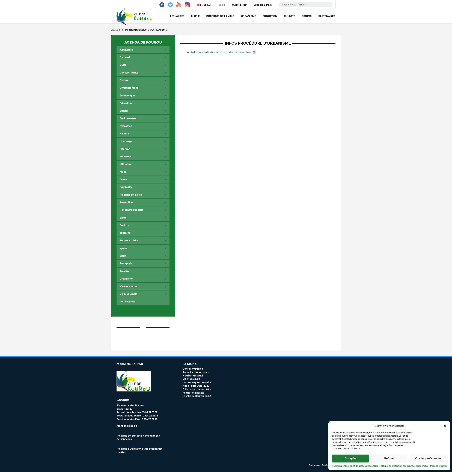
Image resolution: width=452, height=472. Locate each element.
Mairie (195, 16)
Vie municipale (191, 379)
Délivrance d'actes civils (197, 389)
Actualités (177, 16)
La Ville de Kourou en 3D (197, 396)
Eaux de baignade (263, 5)
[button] (445, 425)
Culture (289, 16)
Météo (222, 5)
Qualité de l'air (239, 5)
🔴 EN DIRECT (204, 5)
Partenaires (326, 16)
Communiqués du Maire (197, 382)
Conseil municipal (193, 368)
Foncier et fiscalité (193, 392)
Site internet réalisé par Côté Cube (325, 465)
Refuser (389, 458)
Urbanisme (248, 16)
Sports (306, 16)
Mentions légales (438, 466)
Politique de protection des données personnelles (404, 466)
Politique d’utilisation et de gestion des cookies (355, 466)
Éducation (270, 16)
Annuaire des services (195, 372)
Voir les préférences (428, 458)
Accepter (350, 458)
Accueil (115, 30)
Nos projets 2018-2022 (196, 385)
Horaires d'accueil (193, 375)
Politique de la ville (220, 16)
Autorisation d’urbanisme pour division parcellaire (221, 52)
